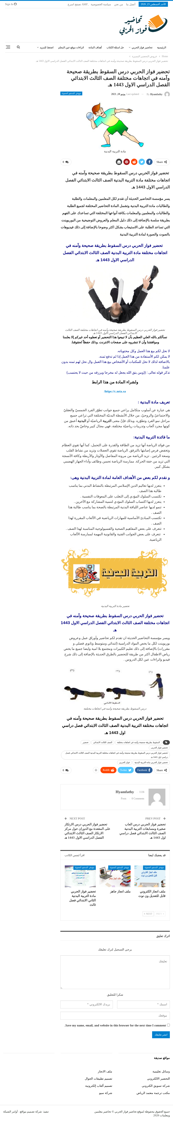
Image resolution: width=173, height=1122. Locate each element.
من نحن (118, 4)
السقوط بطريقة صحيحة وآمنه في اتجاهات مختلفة (138, 742)
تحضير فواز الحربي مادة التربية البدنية (151, 762)
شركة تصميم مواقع (30, 1111)
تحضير (85, 742)
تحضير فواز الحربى (159, 747)
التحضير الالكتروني (158, 1078)
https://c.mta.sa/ (115, 391)
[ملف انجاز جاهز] (115, 876)
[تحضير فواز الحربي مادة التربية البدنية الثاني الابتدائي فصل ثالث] (80, 876)
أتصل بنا (130, 4)
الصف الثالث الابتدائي (102, 742)
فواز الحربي (124, 762)
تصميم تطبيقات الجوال (98, 1078)
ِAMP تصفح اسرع (78, 4)
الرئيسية (161, 47)
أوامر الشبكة (10, 1111)
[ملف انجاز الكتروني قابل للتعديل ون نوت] (149, 876)
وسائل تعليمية (161, 1071)
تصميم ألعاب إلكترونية (98, 1085)
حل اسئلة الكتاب (115, 47)
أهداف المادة (95, 47)
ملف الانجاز (105, 1071)
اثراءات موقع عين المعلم (71, 47)
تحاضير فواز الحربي (142, 47)
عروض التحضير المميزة (71, 93)
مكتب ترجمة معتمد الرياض (153, 1093)
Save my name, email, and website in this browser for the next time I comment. (115, 1025)
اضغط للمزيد (46, 47)
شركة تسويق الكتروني (156, 1085)
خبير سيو (48, 1071)
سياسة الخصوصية (101, 4)
